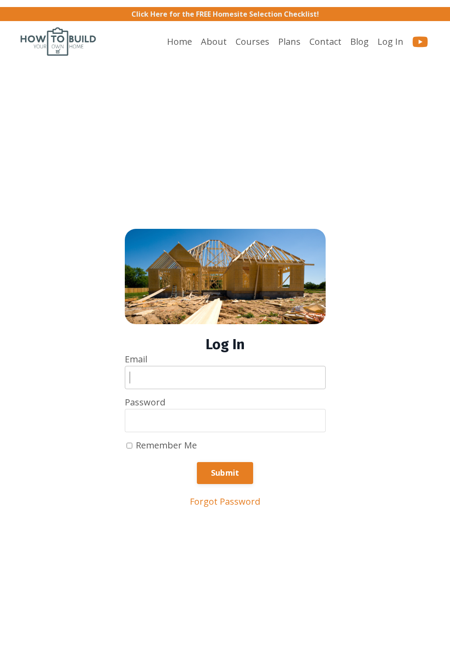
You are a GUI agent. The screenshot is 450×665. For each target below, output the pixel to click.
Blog (359, 41)
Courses (252, 41)
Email (136, 359)
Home (179, 41)
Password (145, 402)
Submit (225, 472)
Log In (390, 41)
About (214, 41)
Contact (325, 41)
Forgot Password (225, 501)
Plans (289, 41)
